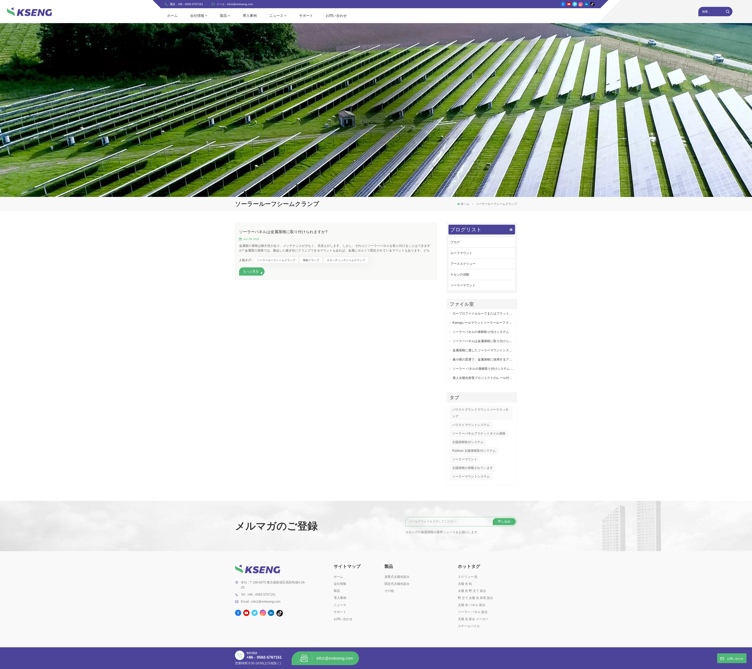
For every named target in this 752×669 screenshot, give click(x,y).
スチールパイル (469, 626)
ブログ (455, 242)
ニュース (276, 16)
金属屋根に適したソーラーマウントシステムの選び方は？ (483, 350)
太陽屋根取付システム (468, 442)
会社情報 (197, 16)
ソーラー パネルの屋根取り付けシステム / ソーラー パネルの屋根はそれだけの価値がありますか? (483, 368)
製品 (223, 16)
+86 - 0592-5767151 (264, 657)
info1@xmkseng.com (334, 658)
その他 (389, 590)
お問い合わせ (336, 16)
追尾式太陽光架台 (396, 576)
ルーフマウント (461, 253)
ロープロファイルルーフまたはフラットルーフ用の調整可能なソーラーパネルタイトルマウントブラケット (483, 313)
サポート (306, 16)
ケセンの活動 (459, 274)
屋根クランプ (311, 260)
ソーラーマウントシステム (471, 476)
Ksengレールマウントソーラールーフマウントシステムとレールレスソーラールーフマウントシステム (483, 322)
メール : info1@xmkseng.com (234, 4)
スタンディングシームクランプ (346, 260)
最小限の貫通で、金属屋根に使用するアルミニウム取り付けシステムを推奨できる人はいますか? (483, 359)
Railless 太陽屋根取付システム (474, 450)
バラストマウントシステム (471, 424)
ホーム (172, 16)
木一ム (465, 204)
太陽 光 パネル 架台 (471, 605)
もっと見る (251, 271)
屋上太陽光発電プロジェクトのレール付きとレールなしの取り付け (483, 378)
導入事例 (250, 16)
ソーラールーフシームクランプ (276, 260)
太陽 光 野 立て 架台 (472, 590)
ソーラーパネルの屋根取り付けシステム (481, 332)
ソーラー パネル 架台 (473, 612)
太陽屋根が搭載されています (472, 468)
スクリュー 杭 (467, 576)
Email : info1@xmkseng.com (260, 601)
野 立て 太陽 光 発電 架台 (475, 598)
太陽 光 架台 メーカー (473, 619)
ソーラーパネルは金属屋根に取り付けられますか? (483, 341)
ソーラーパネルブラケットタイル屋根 (478, 433)
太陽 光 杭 (465, 583)
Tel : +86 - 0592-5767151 (258, 594)
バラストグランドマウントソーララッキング (480, 413)
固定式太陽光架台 (396, 583)
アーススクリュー (462, 263)
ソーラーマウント (462, 285)
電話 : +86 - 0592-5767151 (186, 4)
